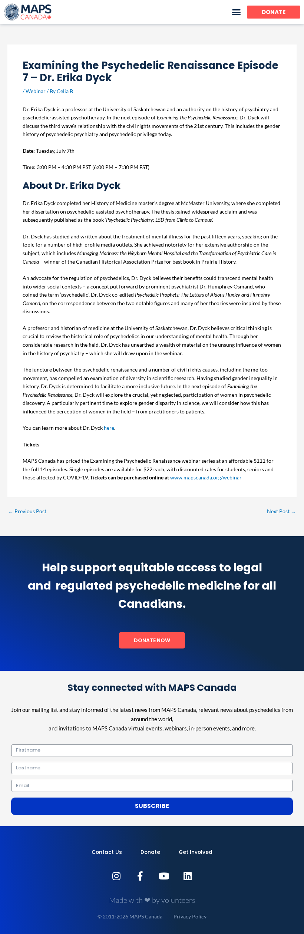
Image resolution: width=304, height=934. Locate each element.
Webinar (36, 91)
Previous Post (27, 511)
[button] (236, 12)
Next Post (281, 511)
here (109, 428)
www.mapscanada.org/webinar (206, 477)
